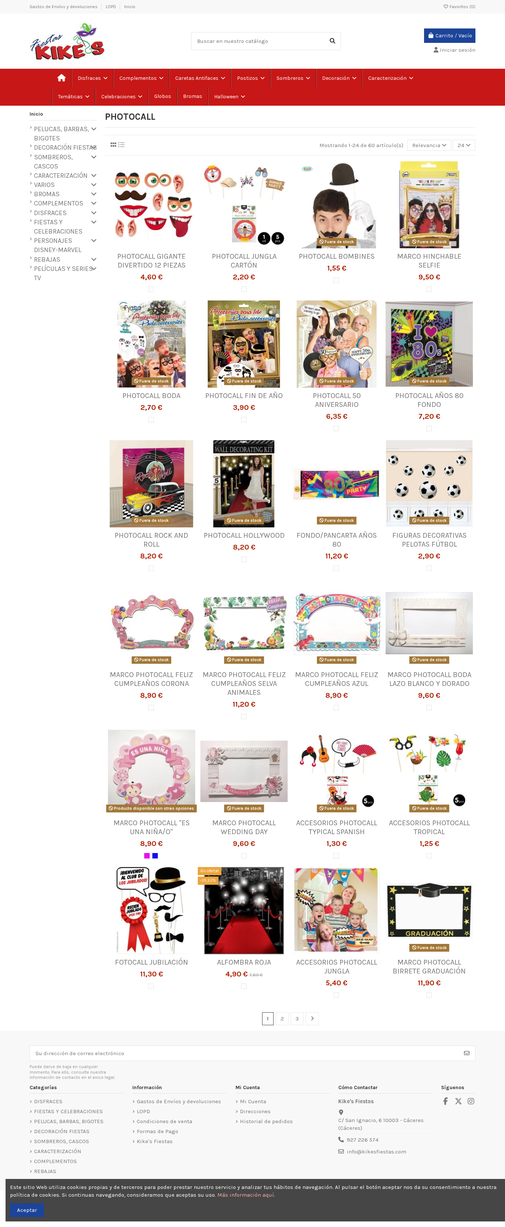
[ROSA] (147, 856)
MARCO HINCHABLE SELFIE (429, 260)
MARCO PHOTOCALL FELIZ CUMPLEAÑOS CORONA (151, 679)
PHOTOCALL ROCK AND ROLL (151, 539)
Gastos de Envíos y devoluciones (64, 6)
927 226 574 (363, 1139)
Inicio (129, 6)
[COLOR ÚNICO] (151, 289)
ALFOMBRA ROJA (244, 962)
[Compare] (151, 245)
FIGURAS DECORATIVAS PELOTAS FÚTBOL (429, 539)
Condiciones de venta (164, 1121)
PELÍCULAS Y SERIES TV (63, 273)
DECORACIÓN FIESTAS (65, 147)
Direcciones (255, 1111)
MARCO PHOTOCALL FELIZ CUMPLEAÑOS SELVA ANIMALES (244, 683)
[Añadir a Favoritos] (140, 245)
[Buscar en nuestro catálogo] (332, 41)
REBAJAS (47, 259)
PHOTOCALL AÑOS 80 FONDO (429, 400)
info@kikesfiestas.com (376, 1151)
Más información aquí (245, 1195)
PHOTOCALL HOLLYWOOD (244, 535)
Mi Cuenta (253, 1101)
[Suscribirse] (466, 1053)
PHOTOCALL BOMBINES (336, 256)
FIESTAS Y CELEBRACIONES (58, 226)
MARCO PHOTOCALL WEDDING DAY (244, 827)
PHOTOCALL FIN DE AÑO (244, 395)
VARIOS (44, 185)
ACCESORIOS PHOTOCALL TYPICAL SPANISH (336, 827)
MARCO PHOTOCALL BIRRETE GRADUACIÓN (429, 966)
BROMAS (47, 194)
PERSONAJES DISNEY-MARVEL (57, 245)
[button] (73, 96)
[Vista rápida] (163, 245)
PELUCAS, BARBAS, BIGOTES (61, 133)
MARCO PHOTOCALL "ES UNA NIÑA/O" (151, 827)
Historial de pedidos (266, 1121)
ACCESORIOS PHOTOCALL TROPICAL (429, 827)
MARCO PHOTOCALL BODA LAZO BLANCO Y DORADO (429, 679)
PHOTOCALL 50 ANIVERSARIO (337, 400)
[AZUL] (155, 856)
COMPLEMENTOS (58, 203)
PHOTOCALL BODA (151, 395)
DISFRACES (50, 213)
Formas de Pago (157, 1131)
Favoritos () (461, 6)
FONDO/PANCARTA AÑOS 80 (336, 539)
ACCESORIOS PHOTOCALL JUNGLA (336, 966)
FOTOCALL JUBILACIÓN (151, 962)
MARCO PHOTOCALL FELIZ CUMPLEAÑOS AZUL (336, 679)
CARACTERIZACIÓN (61, 175)
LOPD (111, 6)
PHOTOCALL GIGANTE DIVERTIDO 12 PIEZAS (151, 260)
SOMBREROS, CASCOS (53, 161)
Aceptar (27, 1210)
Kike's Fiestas (155, 1141)
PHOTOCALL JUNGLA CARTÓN (244, 260)
